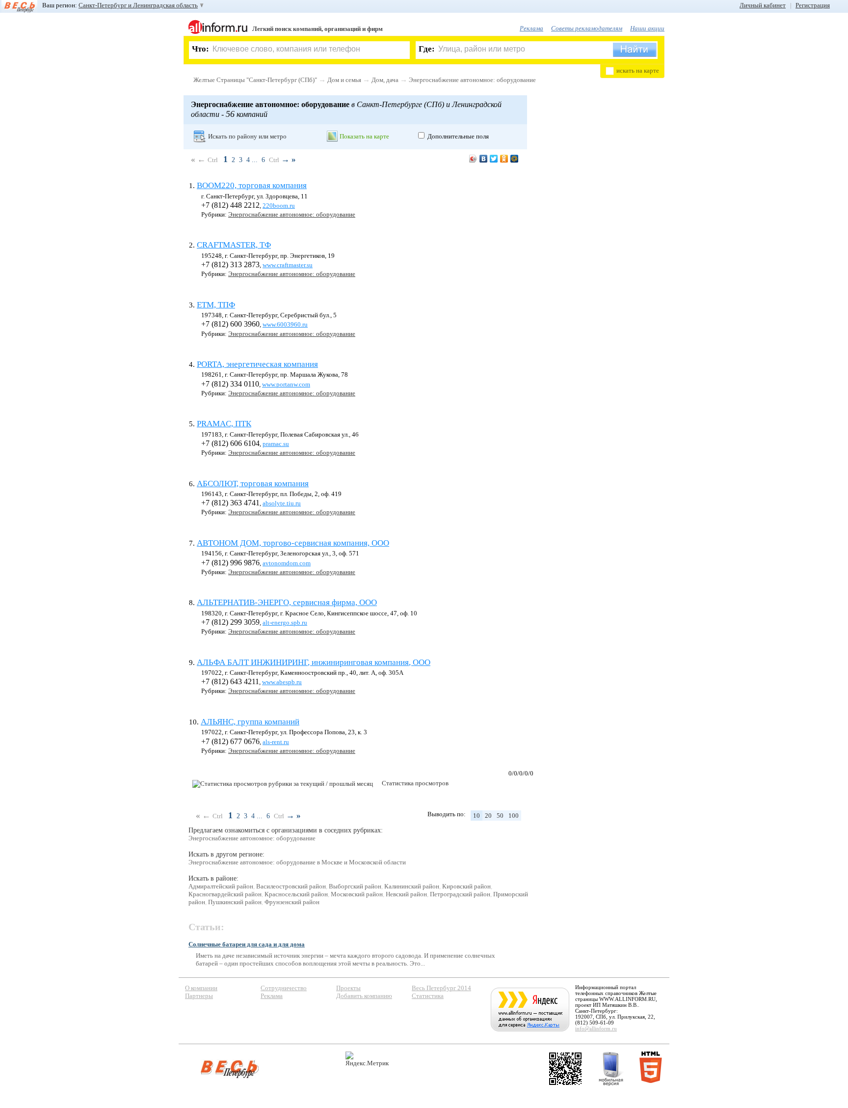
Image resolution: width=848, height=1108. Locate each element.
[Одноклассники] (504, 158)
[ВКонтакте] (483, 158)
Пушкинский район (235, 902)
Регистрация (812, 5)
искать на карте (637, 70)
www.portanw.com (286, 384)
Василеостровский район (291, 886)
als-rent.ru (276, 742)
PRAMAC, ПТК (224, 423)
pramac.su (276, 443)
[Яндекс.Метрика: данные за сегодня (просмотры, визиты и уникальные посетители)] (367, 1059)
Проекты (348, 988)
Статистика (428, 995)
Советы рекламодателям (586, 28)
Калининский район (411, 886)
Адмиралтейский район (220, 886)
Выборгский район (355, 886)
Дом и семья (344, 79)
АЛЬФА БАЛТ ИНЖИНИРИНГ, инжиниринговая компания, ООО (313, 662)
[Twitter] (494, 158)
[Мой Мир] (514, 158)
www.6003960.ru (285, 324)
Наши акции (647, 28)
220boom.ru (279, 205)
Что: (200, 49)
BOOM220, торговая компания (252, 185)
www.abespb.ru (282, 682)
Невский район (406, 894)
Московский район (357, 894)
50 (500, 815)
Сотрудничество (284, 988)
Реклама (531, 28)
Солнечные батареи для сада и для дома (246, 944)
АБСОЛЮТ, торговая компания (253, 483)
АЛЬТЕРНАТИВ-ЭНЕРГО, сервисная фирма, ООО (287, 602)
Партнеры (199, 995)
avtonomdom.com (287, 563)
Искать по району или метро (247, 136)
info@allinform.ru (596, 1028)
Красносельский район (296, 894)
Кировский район (466, 886)
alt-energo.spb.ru (285, 622)
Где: (427, 49)
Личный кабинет (763, 5)
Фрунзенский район (292, 902)
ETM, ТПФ (216, 304)
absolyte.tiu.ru (282, 503)
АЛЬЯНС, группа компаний (250, 721)
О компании (201, 988)
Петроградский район (460, 894)
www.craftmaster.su (288, 265)
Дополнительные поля (458, 136)
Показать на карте (364, 136)
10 (476, 815)
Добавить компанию (364, 995)
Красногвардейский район (225, 894)
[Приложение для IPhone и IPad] (565, 1069)
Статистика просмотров (415, 783)
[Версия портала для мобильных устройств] (611, 1069)
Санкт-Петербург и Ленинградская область (138, 5)
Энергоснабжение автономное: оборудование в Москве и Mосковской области (297, 862)
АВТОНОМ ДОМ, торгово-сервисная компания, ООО (293, 543)
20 (488, 815)
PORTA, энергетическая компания (257, 364)
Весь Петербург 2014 (441, 988)
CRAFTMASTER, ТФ (234, 244)
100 (513, 815)
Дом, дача (384, 79)
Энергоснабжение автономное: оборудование (472, 79)
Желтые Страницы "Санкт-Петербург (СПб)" (255, 79)
